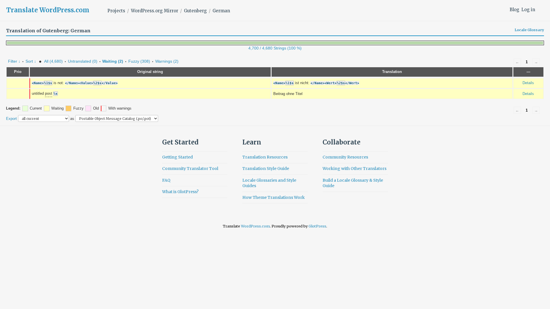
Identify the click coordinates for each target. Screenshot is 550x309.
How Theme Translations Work (273, 197)
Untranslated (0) (82, 61)
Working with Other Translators (354, 168)
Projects (116, 10)
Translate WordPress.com (47, 10)
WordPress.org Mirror (154, 10)
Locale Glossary (529, 30)
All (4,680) (53, 61)
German (221, 10)
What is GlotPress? (180, 191)
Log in (528, 9)
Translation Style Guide (265, 168)
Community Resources (345, 157)
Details (528, 83)
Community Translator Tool (190, 168)
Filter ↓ (14, 61)
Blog (514, 9)
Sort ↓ (30, 61)
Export (11, 118)
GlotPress (317, 226)
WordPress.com (255, 226)
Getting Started (177, 157)
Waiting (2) (112, 61)
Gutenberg (195, 10)
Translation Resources (265, 157)
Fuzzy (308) (139, 61)
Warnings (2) (166, 61)
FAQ (166, 180)
